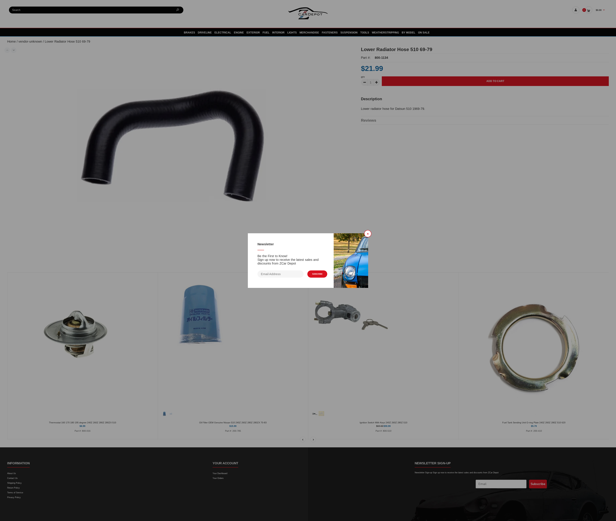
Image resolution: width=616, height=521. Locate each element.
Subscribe (317, 274)
